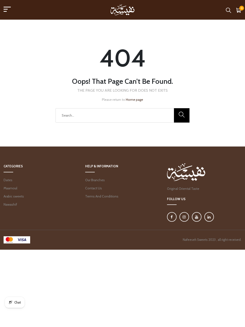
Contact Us (93, 188)
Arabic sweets (14, 196)
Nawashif (10, 204)
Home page (134, 99)
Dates (8, 180)
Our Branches (95, 180)
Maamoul (10, 188)
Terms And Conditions (101, 196)
